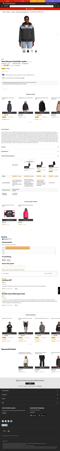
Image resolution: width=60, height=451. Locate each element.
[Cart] (58, 6)
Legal (3, 402)
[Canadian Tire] (7, 1)
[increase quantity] (7, 89)
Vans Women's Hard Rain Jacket (14, 61)
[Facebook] (3, 421)
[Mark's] (37, 1)
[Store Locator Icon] (3, 3)
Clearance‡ (3, 68)
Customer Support (5, 390)
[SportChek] (22, 1)
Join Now (39, 386)
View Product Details (16, 63)
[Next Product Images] (58, 34)
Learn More (32, 412)
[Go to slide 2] (28, 51)
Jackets (13, 11)
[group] (5, 117)
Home (4, 11)
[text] (9, 119)
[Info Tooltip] (19, 65)
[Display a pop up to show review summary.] (10, 341)
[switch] (14, 165)
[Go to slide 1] (24, 51)
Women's (9, 11)
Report (16, 288)
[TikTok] (6, 421)
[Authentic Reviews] (7, 239)
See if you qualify (21, 77)
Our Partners (4, 394)
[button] (51, 6)
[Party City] (52, 1)
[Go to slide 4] (36, 51)
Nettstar (4, 282)
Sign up (4, 412)
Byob (3, 295)
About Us (3, 398)
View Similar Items (25, 63)
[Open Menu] (2, 6)
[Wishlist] (55, 6)
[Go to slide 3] (32, 51)
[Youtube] (11, 421)
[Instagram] (8, 421)
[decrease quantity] (2, 89)
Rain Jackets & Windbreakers (22, 11)
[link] (6, 63)
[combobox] (52, 273)
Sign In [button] (30, 383)
